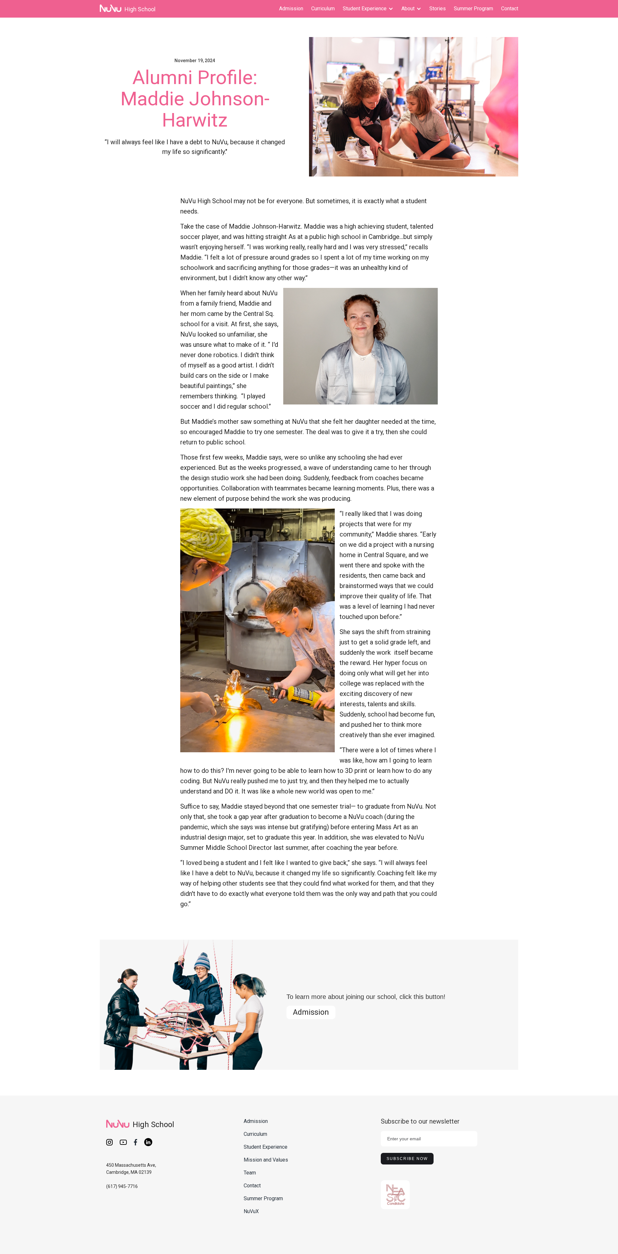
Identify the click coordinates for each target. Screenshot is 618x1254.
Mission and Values (266, 1160)
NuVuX (251, 1211)
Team (250, 1173)
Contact (509, 8)
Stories (437, 8)
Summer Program (473, 8)
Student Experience (265, 1147)
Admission (291, 8)
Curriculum (323, 8)
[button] (368, 8)
